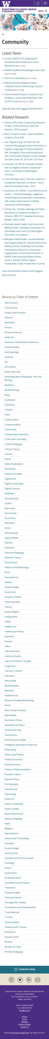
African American (13, 332)
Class (7, 414)
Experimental (11, 537)
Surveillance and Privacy (17, 882)
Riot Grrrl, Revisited (14, 78)
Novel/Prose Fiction (15, 725)
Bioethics (9, 385)
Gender (8, 582)
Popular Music (12, 779)
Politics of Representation (18, 769)
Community (10, 429)
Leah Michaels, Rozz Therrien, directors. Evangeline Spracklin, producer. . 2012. (25, 182)
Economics (10, 518)
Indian (8, 621)
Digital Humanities (14, 483)
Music (8, 705)
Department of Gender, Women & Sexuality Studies (19, 10)
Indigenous (10, 626)
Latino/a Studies (13, 656)
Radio (7, 823)
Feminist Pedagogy (14, 552)
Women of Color (13, 946)
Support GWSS (27, 969)
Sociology (9, 862)
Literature (10, 675)
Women (9, 941)
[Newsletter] (37, 979)
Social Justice (11, 853)
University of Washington (20, 1033)
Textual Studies (12, 892)
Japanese (9, 636)
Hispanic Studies (13, 596)
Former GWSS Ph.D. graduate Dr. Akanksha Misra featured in (22, 62)
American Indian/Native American (22, 342)
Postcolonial (11, 789)
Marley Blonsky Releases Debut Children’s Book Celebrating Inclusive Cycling (24, 86)
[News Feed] (29, 979)
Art (6, 361)
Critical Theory (12, 449)
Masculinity (10, 680)
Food (7, 572)
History (8, 606)
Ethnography (11, 532)
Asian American (12, 371)
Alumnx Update (24, 1024)
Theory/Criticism (13, 897)
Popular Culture (13, 774)
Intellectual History (14, 631)
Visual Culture (12, 936)
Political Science (13, 764)
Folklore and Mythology (17, 567)
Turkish (9, 917)
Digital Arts (10, 478)
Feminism (9, 547)
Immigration (11, 616)
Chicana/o (10, 404)
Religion (9, 828)
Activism (9, 317)
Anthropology (12, 352)
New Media (10, 715)
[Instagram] (12, 979)
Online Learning (13, 729)
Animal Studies (12, 347)
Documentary (12, 498)
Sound (8, 867)
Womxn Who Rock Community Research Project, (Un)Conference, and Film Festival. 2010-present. (25, 126)
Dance (8, 458)
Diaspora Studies (13, 473)
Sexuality (9, 843)
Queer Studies (12, 808)
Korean (8, 641)
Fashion (9, 542)
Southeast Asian (13, 877)
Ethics (8, 528)
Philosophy (10, 749)
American (9, 337)
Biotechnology (12, 389)
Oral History (11, 734)
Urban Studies (12, 922)
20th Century (11, 302)
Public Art (9, 798)
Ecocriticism (10, 513)
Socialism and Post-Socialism (19, 858)
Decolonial (10, 468)
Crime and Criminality (15, 439)
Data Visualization (14, 463)
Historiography (12, 601)
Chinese (9, 409)
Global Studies (12, 587)
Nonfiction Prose (13, 720)
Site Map (24, 1022)
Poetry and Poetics (14, 754)
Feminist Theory (13, 557)
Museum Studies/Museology (19, 700)
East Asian (10, 508)
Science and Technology (17, 838)
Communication (13, 424)
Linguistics (10, 665)
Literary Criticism (13, 670)
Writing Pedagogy (14, 951)
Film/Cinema (11, 562)
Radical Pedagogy (13, 818)
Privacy (24, 1016)
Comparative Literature (17, 434)
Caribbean (10, 399)
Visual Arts (10, 931)
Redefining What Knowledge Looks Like (25, 70)
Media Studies (12, 685)
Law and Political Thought (18, 661)
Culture (8, 454)
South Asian (11, 872)
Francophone (11, 577)
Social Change (12, 848)
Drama (8, 503)
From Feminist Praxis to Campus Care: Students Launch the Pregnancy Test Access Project (24, 98)
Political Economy (13, 759)
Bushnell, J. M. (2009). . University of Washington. (26, 197)
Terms (24, 1019)
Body (7, 394)
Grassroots (10, 592)
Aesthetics (10, 322)
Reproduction (12, 833)
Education (10, 522)
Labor (8, 646)
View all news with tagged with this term (22, 108)
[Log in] (38, 3)
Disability (9, 493)
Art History (10, 366)
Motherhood (11, 695)
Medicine (9, 690)
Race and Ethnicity (14, 813)
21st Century (11, 307)
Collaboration (12, 419)
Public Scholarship (14, 803)
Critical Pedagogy (13, 444)
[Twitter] (20, 979)
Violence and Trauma (15, 927)
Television (10, 887)
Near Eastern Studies (15, 710)
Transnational (12, 912)
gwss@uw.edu (24, 1010)
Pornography (11, 784)
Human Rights (12, 611)
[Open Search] (45, 3)
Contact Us (24, 1027)
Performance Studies (15, 739)
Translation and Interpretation (20, 907)
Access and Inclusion (15, 312)
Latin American (12, 651)
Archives (9, 357)
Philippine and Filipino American (21, 744)
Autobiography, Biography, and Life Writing (23, 378)
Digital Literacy (12, 488)
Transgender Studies (15, 902)
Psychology (10, 794)
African (8, 327)
